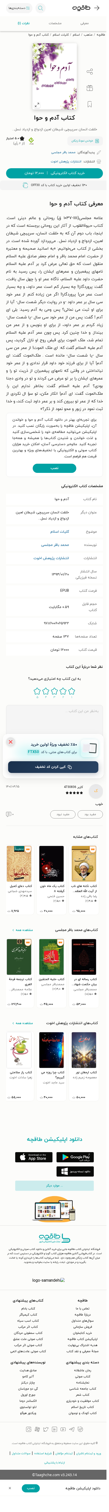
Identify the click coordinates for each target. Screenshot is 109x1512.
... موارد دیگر (54, 1186)
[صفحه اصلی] (81, 8)
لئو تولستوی (28, 1407)
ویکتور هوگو (28, 1413)
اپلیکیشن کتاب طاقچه (82, 1339)
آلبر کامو (28, 1377)
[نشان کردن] (89, 104)
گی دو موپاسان (28, 1389)
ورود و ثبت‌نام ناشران (88, 1453)
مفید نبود (63, 814)
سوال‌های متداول (82, 1321)
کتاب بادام (28, 1309)
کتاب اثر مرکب (28, 1327)
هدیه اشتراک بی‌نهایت (82, 1345)
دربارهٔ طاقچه (83, 1315)
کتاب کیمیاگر (28, 1315)
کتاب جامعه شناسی (82, 1389)
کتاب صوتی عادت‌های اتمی (28, 1351)
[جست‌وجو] (40, 8)
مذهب (88, 35)
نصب (54, 468)
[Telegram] (71, 1430)
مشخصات (55, 23)
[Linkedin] (54, 1430)
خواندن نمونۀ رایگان (82, 141)
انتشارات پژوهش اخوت (51, 558)
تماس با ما (82, 1309)
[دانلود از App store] (33, 1157)
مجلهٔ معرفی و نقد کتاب (82, 1351)
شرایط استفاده (43, 1453)
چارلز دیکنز (28, 1383)
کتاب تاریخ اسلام (82, 1407)
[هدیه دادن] (89, 88)
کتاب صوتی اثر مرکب (28, 1345)
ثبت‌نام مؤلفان (64, 1453)
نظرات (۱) (24, 23)
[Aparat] (37, 1430)
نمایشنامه (82, 1383)
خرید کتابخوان (82, 1333)
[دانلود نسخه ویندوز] (75, 1171)
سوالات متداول (21, 1453)
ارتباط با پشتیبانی (54, 1463)
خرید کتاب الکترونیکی (55, 173)
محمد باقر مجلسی (55, 545)
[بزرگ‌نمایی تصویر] (37, 105)
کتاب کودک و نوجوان (83, 1413)
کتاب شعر (82, 1395)
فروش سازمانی (82, 1327)
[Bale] (80, 1430)
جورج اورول (28, 1395)
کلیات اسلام (61, 35)
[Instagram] (28, 1430)
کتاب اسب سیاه (28, 1321)
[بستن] (10, 741)
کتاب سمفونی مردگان (28, 1333)
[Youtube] (63, 1430)
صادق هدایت (28, 1370)
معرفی (84, 23)
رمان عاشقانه (82, 1370)
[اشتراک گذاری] (89, 72)
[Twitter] (46, 1430)
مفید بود (90, 814)
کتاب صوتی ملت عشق (28, 1339)
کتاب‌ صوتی (82, 1377)
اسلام (76, 35)
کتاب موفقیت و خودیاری (82, 1401)
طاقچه (101, 35)
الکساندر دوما (28, 1401)
